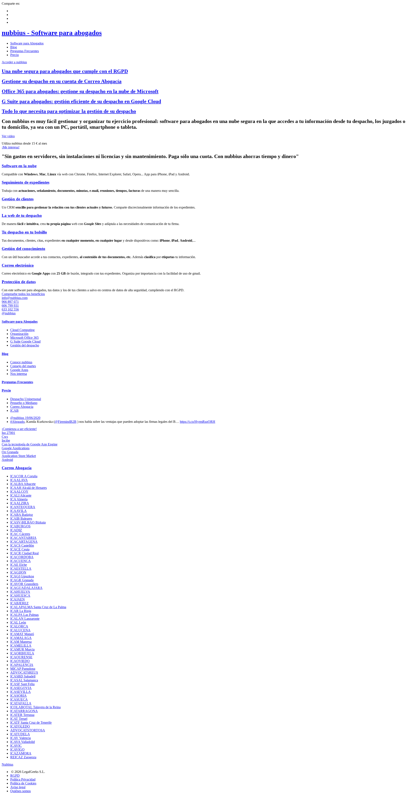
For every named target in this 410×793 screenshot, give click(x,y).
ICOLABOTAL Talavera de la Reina (35, 707)
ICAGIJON (18, 572)
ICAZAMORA (20, 753)
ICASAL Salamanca (24, 680)
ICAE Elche (18, 565)
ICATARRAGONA (24, 711)
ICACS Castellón (22, 545)
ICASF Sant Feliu (22, 684)
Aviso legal (17, 787)
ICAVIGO (17, 749)
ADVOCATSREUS (24, 672)
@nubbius (9, 313)
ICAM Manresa (21, 642)
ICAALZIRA (19, 503)
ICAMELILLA (20, 645)
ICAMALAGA (21, 638)
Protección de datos (19, 282)
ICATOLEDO (20, 726)
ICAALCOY (19, 491)
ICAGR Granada (22, 580)
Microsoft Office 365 (24, 337)
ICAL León (18, 622)
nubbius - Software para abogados (52, 33)
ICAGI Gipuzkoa (22, 576)
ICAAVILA (18, 511)
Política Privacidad (22, 779)
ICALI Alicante (20, 495)
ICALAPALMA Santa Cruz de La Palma (38, 607)
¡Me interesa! (10, 147)
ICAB (14, 410)
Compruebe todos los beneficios (23, 294)
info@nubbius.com (15, 298)
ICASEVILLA (20, 692)
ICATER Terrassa (22, 715)
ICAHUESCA (20, 595)
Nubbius (7, 764)
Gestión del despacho (24, 345)
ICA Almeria (19, 499)
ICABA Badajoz (21, 514)
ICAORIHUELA (22, 653)
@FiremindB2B (65, 421)
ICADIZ (16, 530)
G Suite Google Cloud (25, 341)
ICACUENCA (20, 561)
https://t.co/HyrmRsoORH (197, 421)
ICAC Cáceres (20, 534)
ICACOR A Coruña (23, 476)
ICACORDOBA (22, 557)
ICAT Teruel (18, 719)
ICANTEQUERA (22, 507)
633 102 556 (10, 309)
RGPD (15, 775)
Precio (14, 55)
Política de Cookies (23, 783)
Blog (13, 47)
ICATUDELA (20, 734)
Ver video (8, 136)
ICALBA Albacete (23, 484)
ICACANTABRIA (23, 538)
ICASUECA (19, 699)
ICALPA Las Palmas (24, 615)
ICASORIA (18, 695)
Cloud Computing (22, 330)
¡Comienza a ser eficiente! (19, 429)
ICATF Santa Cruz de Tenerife (31, 722)
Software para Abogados (27, 43)
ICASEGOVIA (21, 688)
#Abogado (17, 421)
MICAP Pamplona (22, 668)
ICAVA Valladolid (22, 742)
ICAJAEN (17, 599)
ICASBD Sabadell (22, 676)
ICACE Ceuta (19, 549)
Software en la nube (19, 166)
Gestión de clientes (18, 199)
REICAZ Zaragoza (23, 757)
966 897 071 (10, 301)
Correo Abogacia (21, 406)
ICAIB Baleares (21, 518)
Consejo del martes (23, 366)
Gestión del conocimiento (23, 248)
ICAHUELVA (20, 591)
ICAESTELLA (20, 568)
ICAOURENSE (21, 657)
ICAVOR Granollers (24, 584)
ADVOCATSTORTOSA (27, 730)
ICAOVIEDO (20, 661)
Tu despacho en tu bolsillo (24, 232)
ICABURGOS (20, 526)
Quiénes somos (20, 791)
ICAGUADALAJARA (26, 588)
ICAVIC (16, 745)
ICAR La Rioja (20, 611)
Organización (19, 334)
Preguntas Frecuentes (24, 51)
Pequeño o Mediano (23, 403)
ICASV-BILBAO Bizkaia (28, 522)
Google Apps (19, 370)
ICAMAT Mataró (22, 634)
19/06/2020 (32, 418)
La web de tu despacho (22, 215)
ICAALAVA (19, 480)
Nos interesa (18, 374)
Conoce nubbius (21, 362)
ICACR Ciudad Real (24, 553)
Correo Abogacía (17, 468)
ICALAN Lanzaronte (25, 618)
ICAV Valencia (20, 738)
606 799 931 (10, 305)
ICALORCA (19, 626)
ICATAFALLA (20, 703)
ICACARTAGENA (24, 541)
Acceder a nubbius (14, 62)
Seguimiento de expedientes (25, 182)
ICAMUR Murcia (22, 649)
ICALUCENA (20, 630)
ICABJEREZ (19, 603)
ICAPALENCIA (21, 665)
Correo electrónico (18, 265)
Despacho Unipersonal (25, 399)
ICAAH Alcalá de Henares (28, 488)
